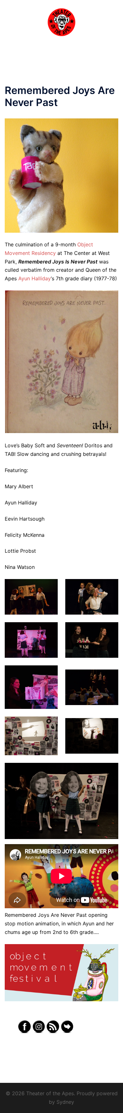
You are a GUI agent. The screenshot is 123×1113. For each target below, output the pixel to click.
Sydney (65, 1102)
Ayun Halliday (34, 278)
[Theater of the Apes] (61, 21)
